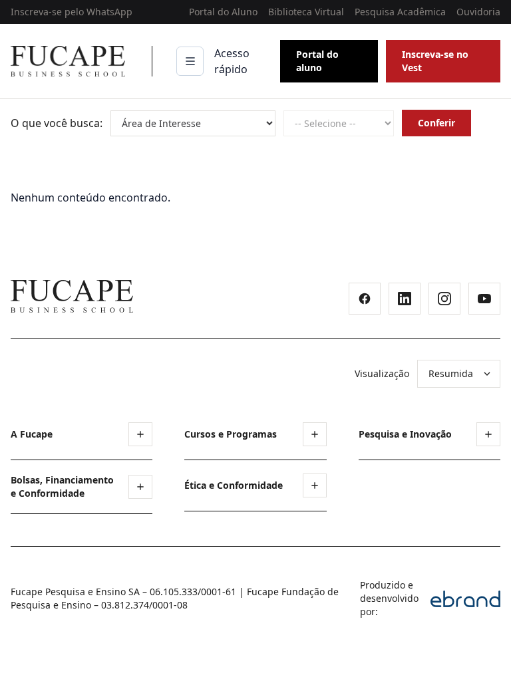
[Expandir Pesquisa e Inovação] (488, 434)
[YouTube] (484, 299)
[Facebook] (365, 299)
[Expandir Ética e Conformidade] (315, 485)
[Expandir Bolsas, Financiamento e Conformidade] (140, 487)
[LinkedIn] (405, 299)
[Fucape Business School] (72, 296)
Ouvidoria (478, 11)
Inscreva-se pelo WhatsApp (71, 11)
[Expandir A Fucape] (140, 434)
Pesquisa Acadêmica (400, 11)
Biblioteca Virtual (306, 11)
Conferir (436, 122)
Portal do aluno (317, 61)
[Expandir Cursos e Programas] (315, 434)
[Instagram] (444, 299)
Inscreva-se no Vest (435, 61)
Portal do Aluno (223, 11)
